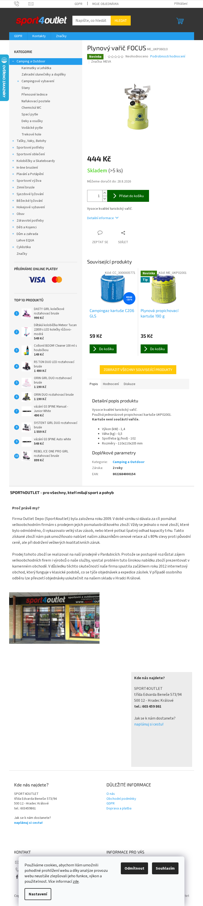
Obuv (21, 213)
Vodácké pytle (32, 127)
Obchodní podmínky (121, 799)
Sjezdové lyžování (30, 194)
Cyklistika (24, 247)
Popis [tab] (94, 384)
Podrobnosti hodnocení (167, 56)
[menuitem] (18, 36)
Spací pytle (30, 114)
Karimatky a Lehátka (36, 68)
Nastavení (38, 894)
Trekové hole (31, 134)
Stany (26, 87)
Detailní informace (100, 218)
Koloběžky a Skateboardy (36, 160)
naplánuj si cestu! (148, 724)
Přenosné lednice (35, 94)
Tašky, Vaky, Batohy (31, 140)
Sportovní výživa (29, 180)
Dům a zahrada (27, 234)
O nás (110, 794)
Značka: (101, 61)
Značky (22, 253)
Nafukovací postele (36, 101)
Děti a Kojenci (27, 227)
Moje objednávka (105, 4)
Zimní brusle (26, 187)
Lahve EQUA (25, 240)
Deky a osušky (32, 121)
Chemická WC (31, 107)
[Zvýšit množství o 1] (104, 193)
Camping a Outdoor (31, 61)
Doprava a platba (118, 808)
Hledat (121, 20)
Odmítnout (134, 868)
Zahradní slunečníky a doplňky (44, 74)
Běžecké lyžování (30, 200)
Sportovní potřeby (30, 147)
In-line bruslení (27, 167)
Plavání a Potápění (30, 174)
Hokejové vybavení (31, 207)
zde (76, 881)
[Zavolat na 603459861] (21, 3)
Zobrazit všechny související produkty (138, 369)
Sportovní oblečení (31, 154)
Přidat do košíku (131, 196)
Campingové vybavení (38, 81)
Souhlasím (165, 868)
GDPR (78, 4)
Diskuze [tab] (129, 384)
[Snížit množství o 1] (104, 199)
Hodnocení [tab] (111, 384)
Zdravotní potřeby (30, 220)
